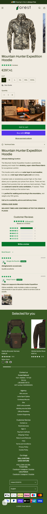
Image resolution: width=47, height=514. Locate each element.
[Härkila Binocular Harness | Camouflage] (7, 362)
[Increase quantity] (12, 95)
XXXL (32, 80)
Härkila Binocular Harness (10, 351)
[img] (6, 258)
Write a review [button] (23, 244)
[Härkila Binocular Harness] (16, 333)
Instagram (24, 469)
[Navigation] (2, 7)
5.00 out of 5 (29, 221)
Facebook (16, 469)
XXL (25, 80)
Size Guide (8, 85)
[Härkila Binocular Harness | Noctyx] (11, 362)
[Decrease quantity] (4, 95)
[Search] (39, 7)
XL (20, 80)
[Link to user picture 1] (7, 299)
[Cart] (44, 7)
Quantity (4, 90)
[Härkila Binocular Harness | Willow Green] (3, 362)
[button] (6, 65)
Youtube (31, 469)
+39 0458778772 (23, 382)
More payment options (23, 138)
